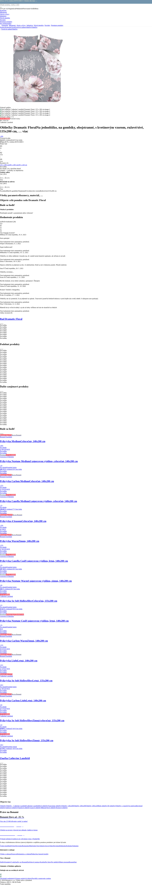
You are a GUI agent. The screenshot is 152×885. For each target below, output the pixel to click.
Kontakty (8, 862)
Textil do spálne (20, 27)
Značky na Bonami (20, 862)
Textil (13, 27)
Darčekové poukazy (33, 862)
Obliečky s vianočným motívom (125, 806)
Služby (2, 862)
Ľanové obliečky (35, 808)
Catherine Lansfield (32, 806)
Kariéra (42, 862)
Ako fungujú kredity (41, 854)
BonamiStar (73, 862)
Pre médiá (54, 862)
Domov (2, 27)
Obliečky (34, 27)
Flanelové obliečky (24, 808)
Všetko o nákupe (5, 854)
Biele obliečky (102, 806)
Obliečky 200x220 (92, 806)
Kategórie (8, 27)
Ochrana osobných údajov (23, 878)
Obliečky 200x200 (80, 806)
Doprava (14, 854)
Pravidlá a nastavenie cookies (41, 878)
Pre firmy (48, 862)
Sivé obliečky (43, 806)
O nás (12, 862)
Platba (33, 854)
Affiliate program (63, 862)
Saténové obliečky (12, 808)
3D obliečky (111, 806)
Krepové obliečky (62, 808)
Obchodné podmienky (7, 878)
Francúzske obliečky (54, 806)
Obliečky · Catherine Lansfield (16, 806)
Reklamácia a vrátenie (24, 854)
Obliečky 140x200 (67, 806)
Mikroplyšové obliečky (48, 808)
